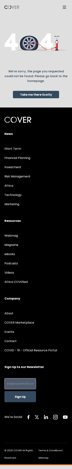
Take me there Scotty (36, 95)
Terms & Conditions (50, 450)
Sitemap (43, 458)
